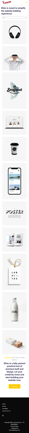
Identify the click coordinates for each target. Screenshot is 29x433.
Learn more (8, 357)
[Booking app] (14, 181)
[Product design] (14, 342)
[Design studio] (14, 123)
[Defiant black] (14, 32)
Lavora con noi (6, 411)
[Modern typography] (14, 213)
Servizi (4, 406)
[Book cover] (14, 239)
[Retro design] (14, 90)
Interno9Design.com (14, 430)
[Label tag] (14, 272)
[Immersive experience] (14, 58)
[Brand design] (14, 310)
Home (3, 404)
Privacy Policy (14, 426)
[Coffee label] (14, 149)
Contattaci (5, 408)
